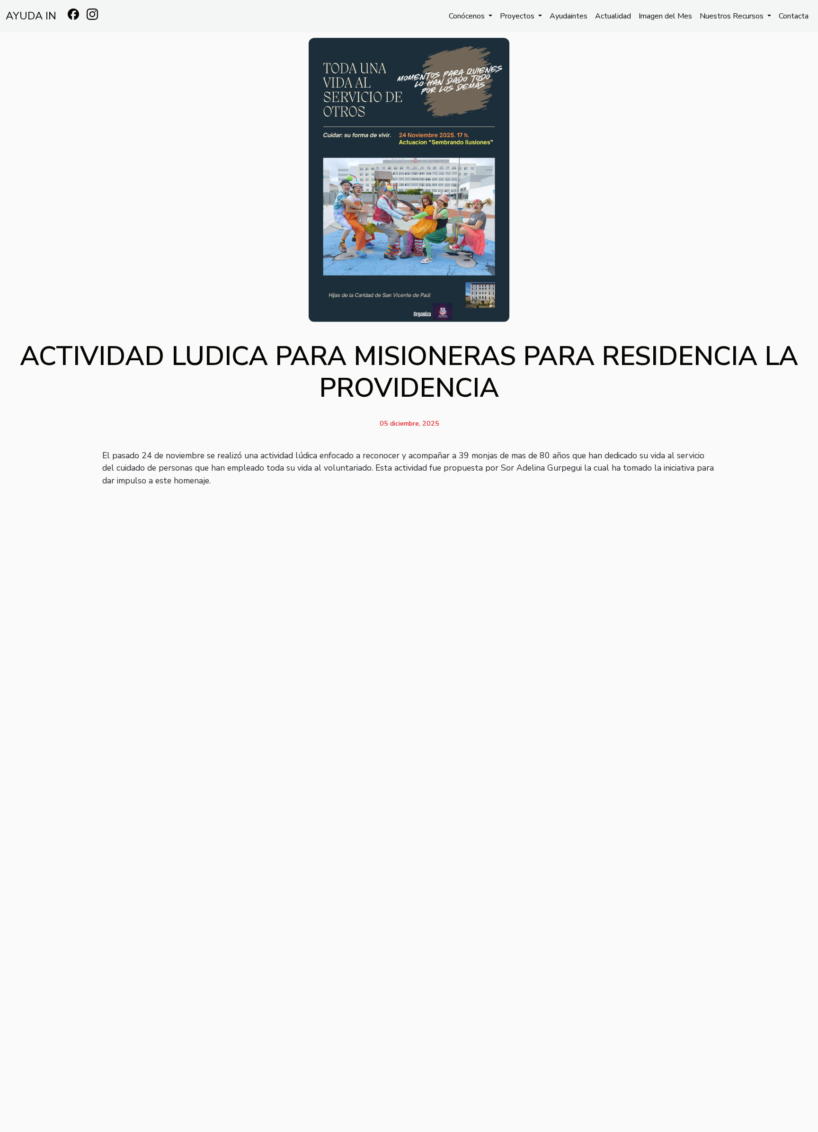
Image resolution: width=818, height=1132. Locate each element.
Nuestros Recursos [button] (732, 16)
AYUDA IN (31, 16)
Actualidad (613, 16)
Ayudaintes (568, 16)
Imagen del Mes (665, 16)
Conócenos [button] (468, 16)
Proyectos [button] (518, 16)
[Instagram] (92, 14)
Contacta (794, 16)
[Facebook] (73, 14)
